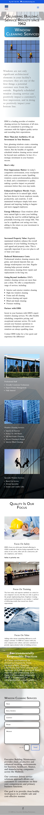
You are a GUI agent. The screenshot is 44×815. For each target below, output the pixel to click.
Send (35, 747)
